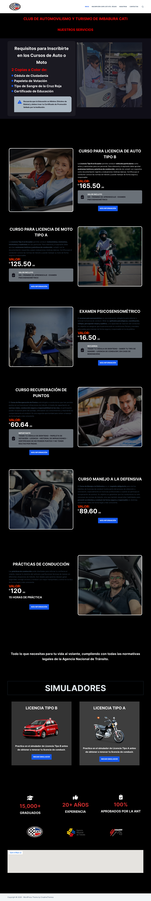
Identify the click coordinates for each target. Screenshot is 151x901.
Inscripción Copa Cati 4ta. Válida (104, 6)
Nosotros (123, 6)
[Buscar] (142, 6)
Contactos (134, 6)
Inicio (87, 6)
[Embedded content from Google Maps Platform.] (75, 861)
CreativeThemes (47, 897)
